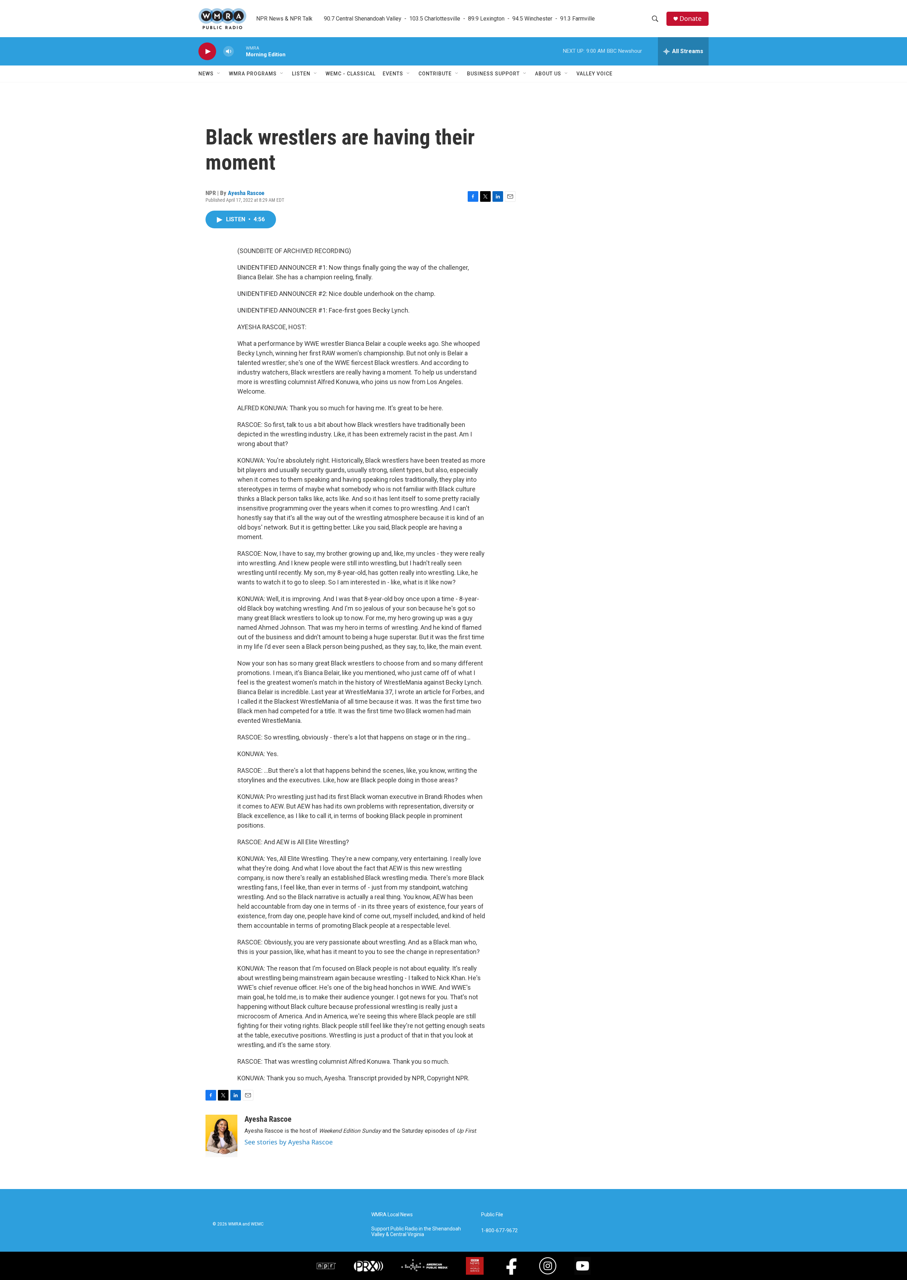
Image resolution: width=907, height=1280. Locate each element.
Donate (691, 18)
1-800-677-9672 (499, 1230)
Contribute (435, 73)
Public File (492, 1214)
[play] (207, 51)
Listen (301, 73)
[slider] (240, 51)
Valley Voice (594, 73)
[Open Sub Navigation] (219, 73)
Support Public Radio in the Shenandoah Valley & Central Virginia (416, 1231)
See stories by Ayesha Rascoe (288, 1142)
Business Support (493, 73)
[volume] (228, 51)
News (206, 73)
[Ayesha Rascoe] (221, 1136)
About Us (548, 73)
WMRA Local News (392, 1214)
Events (393, 73)
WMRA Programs (253, 73)
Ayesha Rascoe (246, 192)
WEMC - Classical (351, 73)
